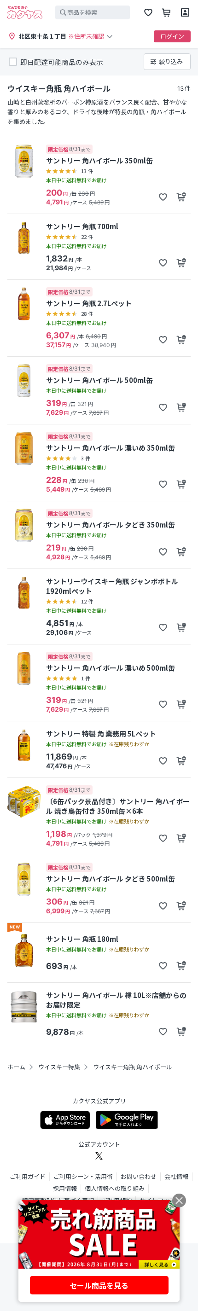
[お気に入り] (148, 12)
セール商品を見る (99, 1285)
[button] (163, 197)
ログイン (172, 36)
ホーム (16, 1067)
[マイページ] (185, 12)
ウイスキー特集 (59, 1067)
